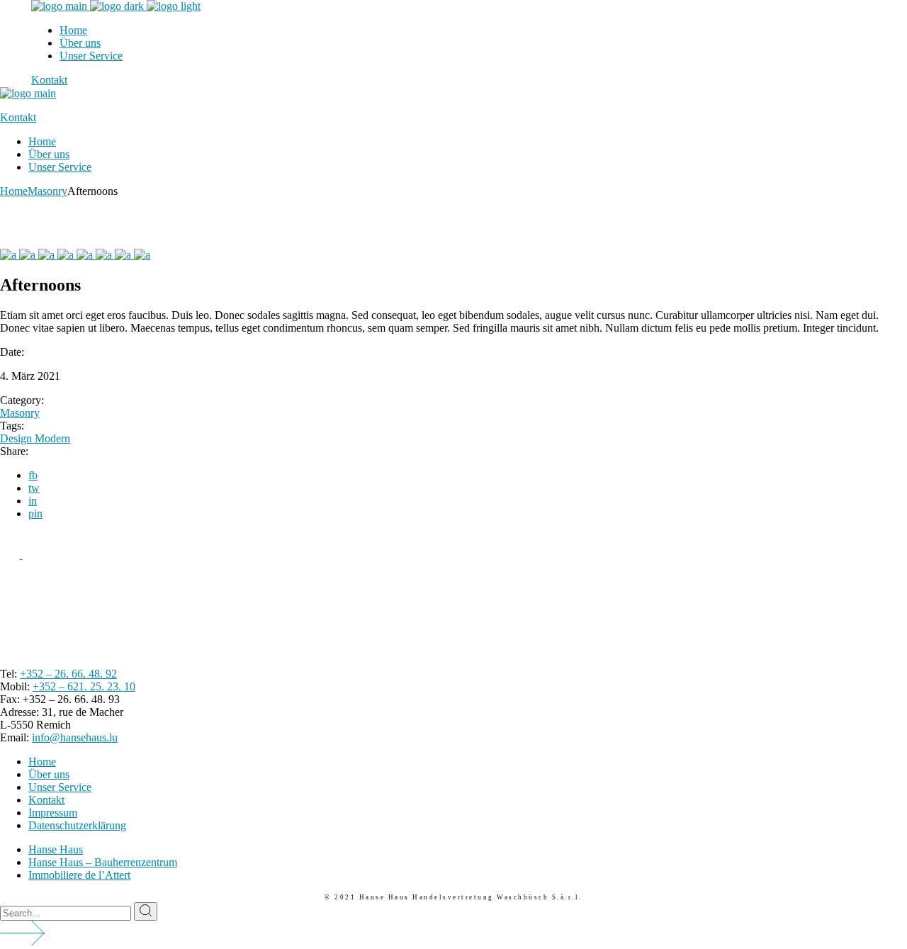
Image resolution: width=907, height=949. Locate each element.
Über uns (48, 774)
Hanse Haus (55, 849)
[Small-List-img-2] (124, 255)
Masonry (20, 413)
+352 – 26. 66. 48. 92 (68, 674)
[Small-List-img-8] (9, 255)
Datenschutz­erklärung (77, 825)
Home (42, 762)
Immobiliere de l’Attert (79, 875)
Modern (52, 438)
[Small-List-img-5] (67, 255)
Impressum (52, 813)
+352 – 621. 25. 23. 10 (84, 686)
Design (17, 438)
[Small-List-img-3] (105, 255)
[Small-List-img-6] (47, 255)
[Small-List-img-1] (142, 255)
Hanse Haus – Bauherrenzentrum (102, 862)
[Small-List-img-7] (28, 255)
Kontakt (46, 800)
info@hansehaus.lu (75, 737)
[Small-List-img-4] (86, 255)
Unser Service (59, 787)
